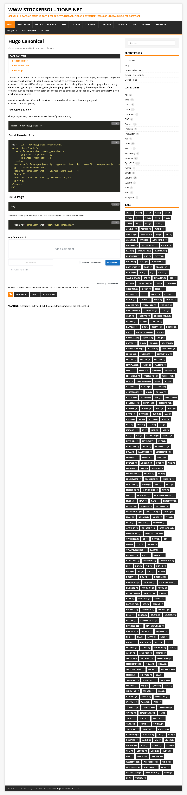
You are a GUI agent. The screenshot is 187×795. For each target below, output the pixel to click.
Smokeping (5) (168, 669)
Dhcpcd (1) (171, 327)
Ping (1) (130, 571)
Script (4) (130, 653)
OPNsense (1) (132, 539)
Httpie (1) (143, 414)
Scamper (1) (131, 647)
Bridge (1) (131, 272)
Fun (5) (129, 381)
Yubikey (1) (140, 778)
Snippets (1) (146, 675)
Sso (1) (161, 691)
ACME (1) (159, 223)
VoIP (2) (170, 745)
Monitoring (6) (150, 490)
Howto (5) (146, 408)
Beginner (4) (161, 251)
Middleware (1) (133, 479)
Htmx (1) (171, 408)
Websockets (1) (151, 762)
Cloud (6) (130, 300)
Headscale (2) (132, 403)
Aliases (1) (146, 229)
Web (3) (129, 756)
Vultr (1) (167, 751)
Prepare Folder (19, 60)
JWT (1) (165, 430)
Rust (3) (158, 642)
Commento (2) (149, 305)
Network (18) (162, 506)
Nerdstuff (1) (169, 501)
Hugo (59, 788)
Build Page (17, 70)
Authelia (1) (132, 245)
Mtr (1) (165, 490)
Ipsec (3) (165, 419)
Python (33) (149, 593)
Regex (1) (142, 615)
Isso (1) (152, 425)
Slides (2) (152, 669)
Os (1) (145, 539)
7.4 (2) (167, 218)
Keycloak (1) (148, 441)
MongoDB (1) (132, 490)
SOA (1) (159, 675)
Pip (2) (140, 571)
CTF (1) (143, 321)
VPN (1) (129, 751)
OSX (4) (129, 544)
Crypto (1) (131, 321)
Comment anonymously (92, 263)
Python (128, 168)
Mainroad (69, 788)
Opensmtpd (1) (166, 528)
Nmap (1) (130, 517)
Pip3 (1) (150, 571)
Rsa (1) (140, 637)
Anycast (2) (146, 234)
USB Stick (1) (132, 740)
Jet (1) (162, 425)
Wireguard (129, 197)
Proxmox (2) (148, 588)
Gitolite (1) (160, 387)
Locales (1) (131, 463)
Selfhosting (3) (133, 664)
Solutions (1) (149, 680)
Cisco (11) (159, 289)
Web (127, 192)
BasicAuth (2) (144, 251)
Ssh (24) (168, 685)
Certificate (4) (145, 283)
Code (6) (158, 300)
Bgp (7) (147, 256)
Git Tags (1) (131, 387)
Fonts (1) (130, 370)
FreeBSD (129, 128)
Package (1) (155, 550)
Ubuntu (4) (163, 729)
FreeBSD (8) (170, 370)
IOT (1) (142, 419)
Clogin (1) (169, 294)
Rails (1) (130, 598)
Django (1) (148, 338)
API (126, 94)
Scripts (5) (161, 653)
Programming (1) (167, 582)
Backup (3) (166, 245)
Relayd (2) (155, 615)
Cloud (127, 104)
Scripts (128, 172)
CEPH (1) (130, 283)
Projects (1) (132, 588)
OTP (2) (140, 544)
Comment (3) (132, 305)
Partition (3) (132, 560)
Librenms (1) (132, 457)
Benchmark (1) (133, 256)
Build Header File (21, 65)
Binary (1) (131, 262)
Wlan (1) (165, 767)
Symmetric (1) (161, 696)
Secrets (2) (131, 658)
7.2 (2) (148, 218)
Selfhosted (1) (164, 658)
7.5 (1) (129, 223)
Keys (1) (162, 441)
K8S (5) (139, 435)
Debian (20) (157, 327)
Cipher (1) (146, 289)
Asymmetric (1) (160, 240)
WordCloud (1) (153, 772)
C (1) (152, 272)
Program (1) (149, 582)
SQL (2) (144, 685)
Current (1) (156, 321)
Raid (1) (162, 593)
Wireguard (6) (133, 767)
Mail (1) (144, 468)
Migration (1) (151, 479)
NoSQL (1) (157, 517)
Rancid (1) (159, 598)
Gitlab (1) (145, 387)
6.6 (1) (139, 213)
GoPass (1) (146, 397)
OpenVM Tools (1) (154, 533)
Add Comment (112, 263)
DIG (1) (129, 332)
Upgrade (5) (148, 734)
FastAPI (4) (145, 359)
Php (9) (149, 566)
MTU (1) (129, 495)
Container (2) (133, 310)
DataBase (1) (132, 327)
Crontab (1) (144, 316)
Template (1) (148, 707)
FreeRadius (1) (133, 376)
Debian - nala (131, 79)
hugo (34, 294)
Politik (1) (145, 577)
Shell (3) (162, 664)
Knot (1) (147, 446)
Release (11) (170, 615)
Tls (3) (162, 713)
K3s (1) (129, 435)
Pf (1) (128, 566)
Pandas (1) (159, 555)
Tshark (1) (144, 724)
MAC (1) (171, 463)
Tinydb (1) (131, 713)
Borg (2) (148, 267)
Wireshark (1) (150, 767)
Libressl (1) (147, 457)
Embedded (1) (147, 354)
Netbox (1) (131, 506)
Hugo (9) (157, 414)
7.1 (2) (138, 218)
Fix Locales (130, 60)
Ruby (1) (164, 637)
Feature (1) (159, 359)
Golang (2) (161, 392)
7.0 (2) (129, 218)
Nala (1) (143, 501)
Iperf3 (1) (153, 419)
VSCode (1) (142, 751)
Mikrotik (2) (168, 479)
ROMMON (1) (132, 631)
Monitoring (130, 153)
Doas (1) (153, 343)
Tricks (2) (130, 724)
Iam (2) (168, 414)
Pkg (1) (161, 571)
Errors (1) (131, 359)
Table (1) (145, 702)
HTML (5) (159, 408)
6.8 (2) (158, 213)
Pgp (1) (138, 566)
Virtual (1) (131, 745)
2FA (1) (129, 213)
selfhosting (49, 294)
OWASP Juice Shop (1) (136, 550)
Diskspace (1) (132, 338)
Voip (127, 187)
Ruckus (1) (131, 642)
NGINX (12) (168, 512)
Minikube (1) (132, 484)
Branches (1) (162, 267)
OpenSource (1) (133, 533)
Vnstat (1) (157, 745)
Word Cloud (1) (133, 772)
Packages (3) (132, 555)
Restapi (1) (131, 620)
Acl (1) (148, 223)
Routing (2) (161, 631)
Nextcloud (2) (153, 512)
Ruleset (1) (145, 642)
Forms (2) (143, 370)
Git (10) (168, 381)
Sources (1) (131, 685)
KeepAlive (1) (152, 435)
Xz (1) (128, 778)
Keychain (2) (132, 441)
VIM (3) (158, 740)
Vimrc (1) (169, 740)
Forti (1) (156, 370)
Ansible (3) (131, 234)
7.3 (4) (157, 218)
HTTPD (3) (130, 414)
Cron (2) (130, 316)
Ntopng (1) (143, 522)
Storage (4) (131, 696)
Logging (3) (146, 463)
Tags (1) (157, 702)
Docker (128, 124)
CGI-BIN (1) (171, 283)
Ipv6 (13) (141, 425)
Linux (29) (161, 457)
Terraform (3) (165, 707)
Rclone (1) (158, 604)
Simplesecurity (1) (135, 669)
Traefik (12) (158, 718)
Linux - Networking (134, 70)
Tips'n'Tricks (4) (147, 713)
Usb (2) (171, 734)
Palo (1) (146, 555)
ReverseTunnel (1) (155, 626)
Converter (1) (150, 310)
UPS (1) (161, 734)
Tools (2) (130, 718)
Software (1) (132, 680)
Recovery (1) (148, 609)
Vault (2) (146, 740)
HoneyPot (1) (165, 403)
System (128, 182)
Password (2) (149, 560)
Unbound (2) (132, 734)
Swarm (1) (146, 696)
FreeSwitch (130, 133)
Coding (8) (171, 300)
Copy (115, 123)
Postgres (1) (160, 577)
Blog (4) (144, 262)
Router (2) (147, 631)
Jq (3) (144, 430)
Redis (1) (130, 615)
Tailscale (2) (132, 707)
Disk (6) (160, 332)
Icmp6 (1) (130, 419)
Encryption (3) (164, 354)
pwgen (128, 65)
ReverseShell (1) (134, 626)
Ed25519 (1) (131, 354)
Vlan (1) (144, 745)
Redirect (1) (163, 609)
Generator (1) (144, 381)
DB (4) (145, 327)
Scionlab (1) (160, 647)
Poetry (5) (131, 577)
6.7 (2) (148, 213)
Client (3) (155, 294)
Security (128, 177)
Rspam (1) (151, 637)
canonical (21, 294)
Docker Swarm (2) (134, 349)
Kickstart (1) (132, 446)
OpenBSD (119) (148, 528)
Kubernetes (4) (162, 446)
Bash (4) (130, 251)
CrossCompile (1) (162, 316)
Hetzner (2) (148, 403)
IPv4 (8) (129, 425)
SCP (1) (173, 647)
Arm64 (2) (144, 240)
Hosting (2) (131, 408)
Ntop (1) (130, 522)
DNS (127, 119)
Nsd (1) (169, 517)
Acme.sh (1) (131, 229)
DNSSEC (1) (131, 343)
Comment (129, 114)
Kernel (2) (167, 435)
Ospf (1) (156, 539)
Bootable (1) (158, 262)
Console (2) (166, 305)
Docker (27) (167, 343)
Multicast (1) (143, 495)
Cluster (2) (144, 300)
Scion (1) (145, 647)
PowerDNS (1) (132, 582)
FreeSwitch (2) (151, 376)
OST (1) (167, 539)
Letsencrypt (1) (163, 452)
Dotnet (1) (153, 349)
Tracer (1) (144, 718)
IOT (126, 138)
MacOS (128, 148)
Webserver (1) (133, 762)
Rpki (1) (129, 637)
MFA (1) (161, 473)
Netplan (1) (146, 506)
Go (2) (149, 392)
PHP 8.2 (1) (161, 566)
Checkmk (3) (132, 289)
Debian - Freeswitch (134, 75)
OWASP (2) (152, 544)
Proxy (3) (162, 588)
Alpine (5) (159, 229)
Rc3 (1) (146, 604)
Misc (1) (169, 484)
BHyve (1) (159, 256)
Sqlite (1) (156, 685)
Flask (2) (147, 365)
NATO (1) (155, 501)
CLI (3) (144, 294)
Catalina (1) (160, 278)
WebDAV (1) (142, 756)
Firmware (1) (132, 365)
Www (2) (168, 772)
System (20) (131, 702)
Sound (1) (165, 680)
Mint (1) (158, 484)
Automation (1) (149, 245)
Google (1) (131, 397)
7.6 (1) (138, 223)
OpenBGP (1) (132, 528)
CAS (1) (147, 278)
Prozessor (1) (133, 593)
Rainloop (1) (144, 598)
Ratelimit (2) (132, 604)
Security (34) (147, 658)
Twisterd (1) (148, 729)
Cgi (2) (159, 283)
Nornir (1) (143, 517)
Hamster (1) (171, 397)
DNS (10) (161, 338)
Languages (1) (145, 452)
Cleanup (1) (131, 294)
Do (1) (143, 343)
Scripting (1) (145, 653)
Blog (51, 48)
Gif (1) (157, 381)
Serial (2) (150, 664)
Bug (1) (143, 272)
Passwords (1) (167, 560)
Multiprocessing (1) (164, 495)
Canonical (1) (133, 278)
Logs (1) (160, 463)
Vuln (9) (155, 751)
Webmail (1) (157, 756)
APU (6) (169, 234)
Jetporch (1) (132, 430)
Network (129, 158)
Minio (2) (146, 484)
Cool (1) (165, 310)
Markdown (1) (133, 473)
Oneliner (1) (159, 522)
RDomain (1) (132, 609)
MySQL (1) (130, 501)
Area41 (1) (131, 240)
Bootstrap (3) (133, 267)
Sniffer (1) (131, 675)
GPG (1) (158, 397)
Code (127, 109)
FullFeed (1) (168, 376)
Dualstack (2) (168, 349)
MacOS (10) (131, 468)
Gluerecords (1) (134, 392)
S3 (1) (168, 642)
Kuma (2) (130, 452)
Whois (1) (166, 762)
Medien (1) (149, 473)
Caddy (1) (162, 272)
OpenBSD (129, 163)
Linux (127, 143)
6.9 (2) (167, 213)
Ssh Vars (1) (148, 691)
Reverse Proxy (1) (148, 620)
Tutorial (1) (132, 729)
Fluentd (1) (160, 365)
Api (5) (158, 234)
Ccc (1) (173, 278)
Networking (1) (134, 512)
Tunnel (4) (158, 724)
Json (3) (154, 430)
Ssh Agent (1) (132, 691)
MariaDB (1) (157, 468)
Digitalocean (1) (144, 332)
